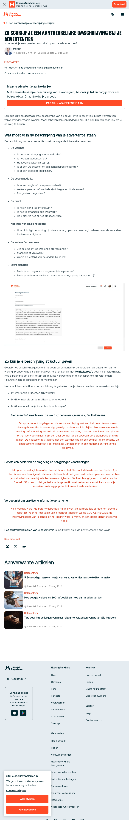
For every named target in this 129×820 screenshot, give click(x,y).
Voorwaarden (58, 702)
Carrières (56, 682)
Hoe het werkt (93, 675)
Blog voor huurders (96, 695)
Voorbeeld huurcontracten (65, 806)
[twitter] (16, 546)
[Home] (12, 14)
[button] (24, 546)
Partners (55, 695)
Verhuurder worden (61, 754)
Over (53, 675)
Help (88, 713)
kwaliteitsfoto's (84, 371)
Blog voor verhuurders (63, 793)
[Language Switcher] (112, 14)
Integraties (57, 800)
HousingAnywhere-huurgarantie (61, 763)
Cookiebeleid (58, 716)
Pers (53, 689)
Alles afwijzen (27, 799)
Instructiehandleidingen (63, 779)
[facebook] (7, 546)
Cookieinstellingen (16, 790)
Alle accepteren (27, 809)
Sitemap (55, 723)
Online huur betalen (96, 689)
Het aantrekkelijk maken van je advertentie (29, 530)
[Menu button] (123, 14)
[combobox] (16, 678)
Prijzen (89, 682)
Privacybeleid (58, 709)
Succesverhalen (59, 786)
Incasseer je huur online (63, 772)
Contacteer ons (94, 720)
